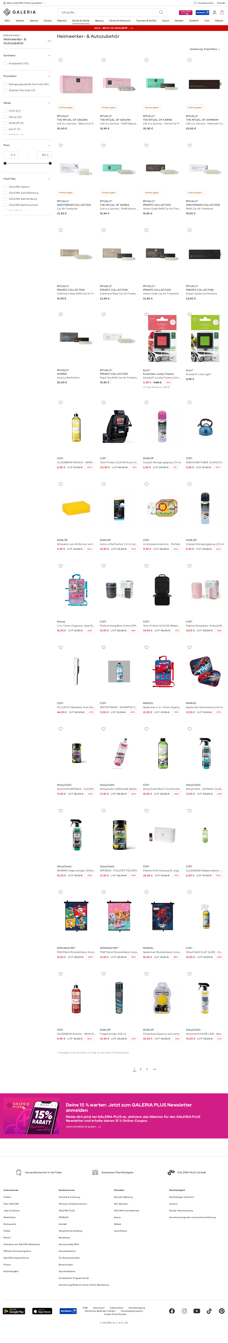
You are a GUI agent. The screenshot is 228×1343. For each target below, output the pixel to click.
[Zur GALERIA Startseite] (20, 12)
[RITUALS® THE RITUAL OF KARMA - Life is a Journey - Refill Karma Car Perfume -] (119, 169)
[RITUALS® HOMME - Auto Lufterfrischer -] (76, 338)
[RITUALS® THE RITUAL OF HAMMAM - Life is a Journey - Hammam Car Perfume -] (205, 84)
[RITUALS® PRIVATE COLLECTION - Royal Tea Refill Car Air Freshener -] (119, 338)
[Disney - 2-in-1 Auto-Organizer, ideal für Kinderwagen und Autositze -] (76, 589)
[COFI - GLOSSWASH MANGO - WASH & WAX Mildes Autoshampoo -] (76, 426)
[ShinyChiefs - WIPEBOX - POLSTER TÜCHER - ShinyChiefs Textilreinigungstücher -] (119, 834)
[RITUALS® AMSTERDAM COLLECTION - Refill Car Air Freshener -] (205, 169)
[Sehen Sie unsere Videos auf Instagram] (184, 1311)
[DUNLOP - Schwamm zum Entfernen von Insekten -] (76, 508)
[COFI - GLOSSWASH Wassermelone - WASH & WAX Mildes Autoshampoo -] (205, 834)
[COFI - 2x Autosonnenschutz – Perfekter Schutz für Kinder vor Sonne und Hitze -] (162, 508)
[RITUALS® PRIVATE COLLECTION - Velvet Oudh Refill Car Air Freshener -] (162, 169)
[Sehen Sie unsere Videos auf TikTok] (209, 1311)
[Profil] (214, 12)
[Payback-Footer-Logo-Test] (68, 1311)
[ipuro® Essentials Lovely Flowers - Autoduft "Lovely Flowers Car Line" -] (162, 338)
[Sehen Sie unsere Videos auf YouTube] (196, 1311)
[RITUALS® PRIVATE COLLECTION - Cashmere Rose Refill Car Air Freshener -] (76, 254)
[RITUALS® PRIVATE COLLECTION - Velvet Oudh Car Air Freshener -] (162, 254)
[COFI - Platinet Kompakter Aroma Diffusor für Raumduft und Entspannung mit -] (119, 589)
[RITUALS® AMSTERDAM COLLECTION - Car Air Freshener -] (76, 169)
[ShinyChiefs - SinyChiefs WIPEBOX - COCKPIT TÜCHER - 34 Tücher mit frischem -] (76, 753)
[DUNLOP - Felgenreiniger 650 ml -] (119, 998)
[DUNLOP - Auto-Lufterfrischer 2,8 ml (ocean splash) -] (119, 508)
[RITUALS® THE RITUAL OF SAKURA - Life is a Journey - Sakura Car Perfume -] (76, 84)
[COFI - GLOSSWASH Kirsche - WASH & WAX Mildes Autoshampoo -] (76, 998)
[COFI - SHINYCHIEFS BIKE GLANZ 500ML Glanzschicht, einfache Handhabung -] (205, 426)
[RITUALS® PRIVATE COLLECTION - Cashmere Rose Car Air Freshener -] (119, 254)
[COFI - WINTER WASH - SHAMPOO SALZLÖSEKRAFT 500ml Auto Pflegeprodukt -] (119, 671)
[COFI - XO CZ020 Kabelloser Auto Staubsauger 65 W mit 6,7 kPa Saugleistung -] (76, 671)
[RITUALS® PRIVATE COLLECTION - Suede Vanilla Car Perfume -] (205, 254)
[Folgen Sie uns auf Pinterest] (221, 1311)
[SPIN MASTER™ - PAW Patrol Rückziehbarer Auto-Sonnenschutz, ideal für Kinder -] (76, 916)
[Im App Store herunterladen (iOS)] (42, 1311)
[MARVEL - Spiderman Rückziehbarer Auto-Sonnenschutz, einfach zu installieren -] (162, 916)
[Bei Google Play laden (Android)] (14, 1311)
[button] (24, 3)
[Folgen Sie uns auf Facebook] (171, 1311)
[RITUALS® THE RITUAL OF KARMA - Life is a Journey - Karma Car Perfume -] (162, 84)
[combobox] (205, 49)
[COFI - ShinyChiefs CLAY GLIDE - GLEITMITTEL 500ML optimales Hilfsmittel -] (205, 916)
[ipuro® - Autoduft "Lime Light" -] (205, 338)
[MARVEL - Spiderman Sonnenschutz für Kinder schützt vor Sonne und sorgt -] (205, 671)
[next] (154, 1069)
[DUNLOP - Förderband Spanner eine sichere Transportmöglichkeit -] (162, 998)
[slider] (5, 163)
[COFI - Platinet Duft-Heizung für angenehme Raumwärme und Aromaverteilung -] (162, 834)
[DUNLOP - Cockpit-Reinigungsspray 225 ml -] (162, 426)
